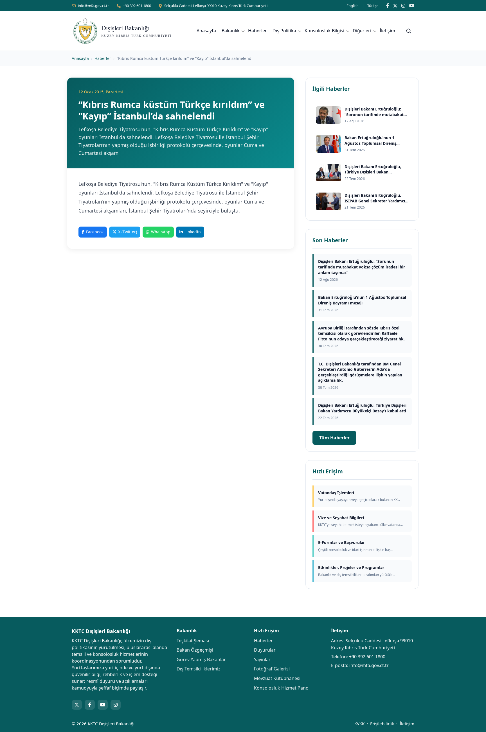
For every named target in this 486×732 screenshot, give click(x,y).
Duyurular (265, 650)
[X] (395, 5)
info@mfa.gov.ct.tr (93, 5)
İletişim (387, 31)
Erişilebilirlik (382, 723)
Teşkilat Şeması (193, 641)
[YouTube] (411, 5)
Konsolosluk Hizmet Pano (281, 688)
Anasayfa (206, 31)
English (352, 5)
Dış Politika (284, 31)
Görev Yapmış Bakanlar (201, 659)
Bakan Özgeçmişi (195, 650)
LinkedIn (192, 231)
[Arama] (408, 31)
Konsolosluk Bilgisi (324, 31)
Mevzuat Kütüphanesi (277, 678)
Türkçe (372, 5)
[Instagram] (403, 5)
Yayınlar (262, 659)
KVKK (359, 723)
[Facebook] (387, 5)
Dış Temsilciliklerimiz (198, 669)
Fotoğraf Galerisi (272, 669)
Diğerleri (362, 31)
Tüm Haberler (334, 438)
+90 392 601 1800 (137, 5)
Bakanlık (231, 31)
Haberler (257, 31)
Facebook (95, 231)
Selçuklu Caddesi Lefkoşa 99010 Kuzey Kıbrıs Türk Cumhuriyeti (215, 5)
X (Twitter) (127, 231)
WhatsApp (160, 231)
